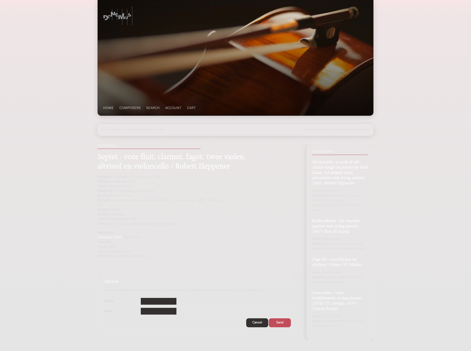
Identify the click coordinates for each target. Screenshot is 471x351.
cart (191, 108)
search (153, 108)
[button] (257, 322)
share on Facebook (314, 129)
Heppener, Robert (110, 237)
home (108, 108)
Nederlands (355, 129)
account (173, 108)
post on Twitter (337, 129)
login (367, 129)
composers (130, 108)
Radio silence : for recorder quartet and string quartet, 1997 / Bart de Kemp (336, 225)
